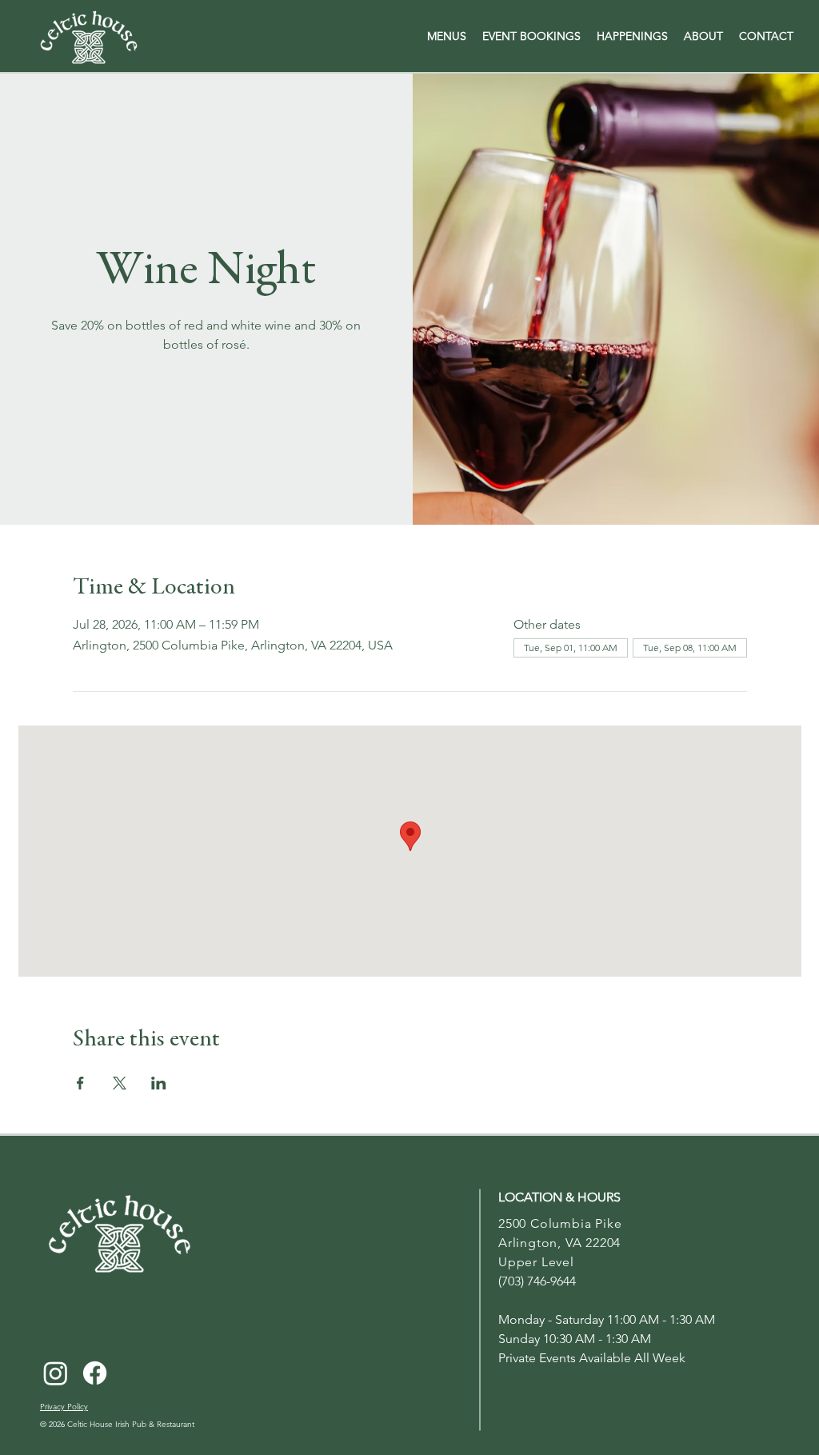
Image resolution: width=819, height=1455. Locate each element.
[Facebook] (94, 1373)
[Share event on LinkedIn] (158, 1083)
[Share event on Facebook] (80, 1083)
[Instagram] (55, 1373)
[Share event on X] (119, 1083)
